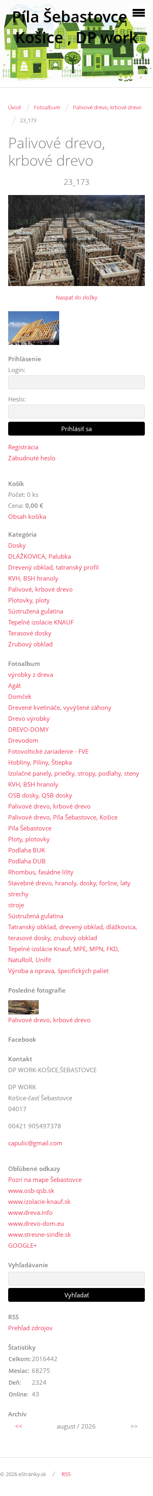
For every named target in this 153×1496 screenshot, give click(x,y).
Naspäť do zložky (77, 297)
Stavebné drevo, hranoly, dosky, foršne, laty (69, 883)
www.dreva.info (30, 1212)
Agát (14, 685)
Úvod (14, 107)
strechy (18, 894)
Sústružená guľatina (35, 611)
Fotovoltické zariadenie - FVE (48, 751)
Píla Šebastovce (29, 828)
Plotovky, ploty (29, 600)
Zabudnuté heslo (31, 458)
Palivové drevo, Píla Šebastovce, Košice (63, 817)
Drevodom (23, 740)
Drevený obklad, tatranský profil (53, 567)
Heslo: (17, 399)
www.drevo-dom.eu (36, 1223)
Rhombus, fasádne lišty (40, 872)
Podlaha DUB (27, 861)
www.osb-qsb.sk (31, 1190)
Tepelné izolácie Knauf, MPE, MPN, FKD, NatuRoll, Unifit (63, 954)
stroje (16, 905)
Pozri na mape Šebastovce (45, 1179)
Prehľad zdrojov (30, 1328)
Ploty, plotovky (29, 839)
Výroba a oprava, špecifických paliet (58, 971)
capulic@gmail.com (35, 1143)
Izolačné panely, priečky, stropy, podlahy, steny (73, 773)
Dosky (17, 545)
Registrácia (23, 447)
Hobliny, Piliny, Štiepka (40, 762)
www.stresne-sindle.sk (39, 1234)
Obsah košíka (27, 516)
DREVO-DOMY (28, 729)
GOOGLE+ (22, 1245)
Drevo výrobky (29, 718)
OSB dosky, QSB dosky (40, 795)
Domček (19, 696)
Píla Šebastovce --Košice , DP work (76, 27)
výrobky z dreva (30, 674)
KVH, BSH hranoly (33, 578)
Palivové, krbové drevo (40, 589)
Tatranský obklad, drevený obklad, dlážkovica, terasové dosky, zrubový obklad (72, 932)
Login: (16, 370)
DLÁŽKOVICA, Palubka (39, 556)
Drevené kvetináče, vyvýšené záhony (59, 707)
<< (18, 1426)
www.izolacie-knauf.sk (39, 1201)
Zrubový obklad (30, 644)
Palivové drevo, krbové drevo (107, 107)
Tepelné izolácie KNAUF (41, 622)
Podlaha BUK (26, 850)
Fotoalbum (47, 107)
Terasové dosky (29, 633)
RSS (66, 1474)
